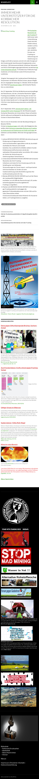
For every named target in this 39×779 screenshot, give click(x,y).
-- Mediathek (5, 750)
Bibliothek (4, 746)
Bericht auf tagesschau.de (8, 624)
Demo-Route (11, 314)
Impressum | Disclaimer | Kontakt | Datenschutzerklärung (13, 764)
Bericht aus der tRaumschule (9, 362)
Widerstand (10, 9)
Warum (3, 759)
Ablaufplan (4, 314)
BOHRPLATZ (6, 2)
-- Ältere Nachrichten (8, 753)
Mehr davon (7, 649)
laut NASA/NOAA (9, 463)
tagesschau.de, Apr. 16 (9, 363)
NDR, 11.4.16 (4, 440)
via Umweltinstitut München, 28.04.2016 (12, 403)
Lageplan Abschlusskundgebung (25, 314)
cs (15, 25)
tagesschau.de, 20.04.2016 (8, 417)
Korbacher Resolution (8, 204)
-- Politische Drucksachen (10, 748)
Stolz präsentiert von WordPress (8, 776)
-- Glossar (4, 755)
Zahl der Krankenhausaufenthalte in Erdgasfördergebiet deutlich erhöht (19, 214)
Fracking (4, 9)
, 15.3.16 (6, 473)
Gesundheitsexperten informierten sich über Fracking (16, 221)
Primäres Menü (37, 2)
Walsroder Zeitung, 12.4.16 (8, 439)
